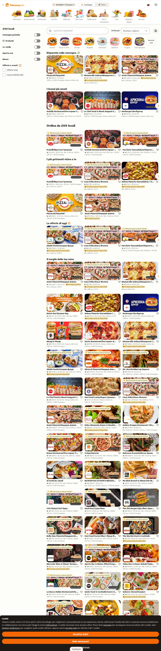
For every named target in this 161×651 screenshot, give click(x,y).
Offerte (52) (12, 70)
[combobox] (80, 30)
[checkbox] (52, 43)
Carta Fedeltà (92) (15, 75)
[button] (13, 5)
